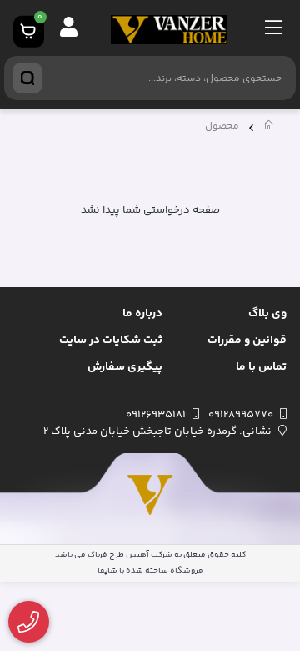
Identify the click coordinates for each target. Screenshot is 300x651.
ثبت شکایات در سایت (110, 340)
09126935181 (156, 414)
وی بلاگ (267, 314)
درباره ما (142, 314)
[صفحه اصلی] (269, 129)
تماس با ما (261, 367)
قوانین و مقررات (247, 340)
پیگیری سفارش (125, 367)
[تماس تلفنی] (28, 622)
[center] (27, 78)
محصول (222, 126)
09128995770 (240, 414)
